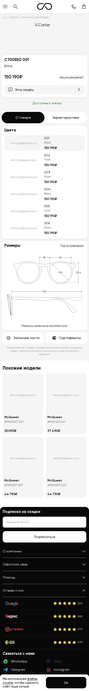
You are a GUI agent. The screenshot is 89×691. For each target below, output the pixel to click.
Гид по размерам (72, 245)
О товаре (23, 118)
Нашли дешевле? (71, 77)
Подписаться (44, 537)
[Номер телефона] (74, 6)
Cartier (13, 17)
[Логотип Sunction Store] (44, 6)
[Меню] (5, 6)
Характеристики (66, 118)
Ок (66, 683)
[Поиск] (15, 6)
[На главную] (4, 17)
